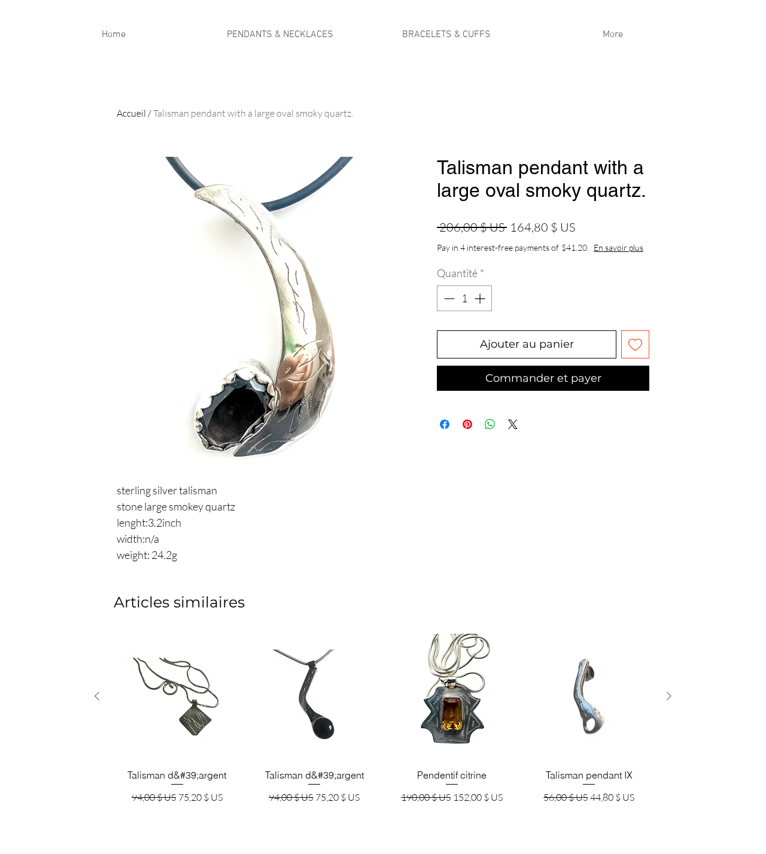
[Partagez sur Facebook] (444, 424)
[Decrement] (448, 298)
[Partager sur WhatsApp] (490, 424)
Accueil (131, 113)
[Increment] (481, 298)
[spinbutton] (464, 298)
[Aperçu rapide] (177, 696)
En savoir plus (618, 247)
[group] (383, 725)
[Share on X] (513, 424)
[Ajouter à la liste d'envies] (635, 344)
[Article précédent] (97, 696)
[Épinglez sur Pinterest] (467, 424)
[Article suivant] (669, 696)
